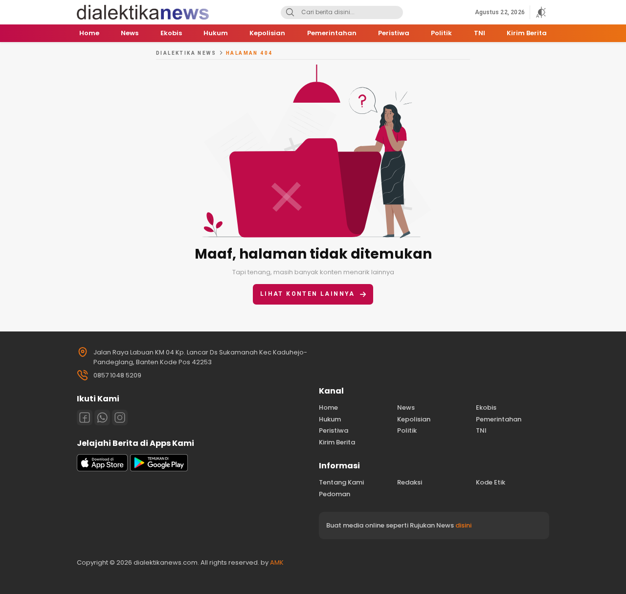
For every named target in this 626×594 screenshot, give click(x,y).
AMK (277, 562)
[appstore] (102, 469)
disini (463, 525)
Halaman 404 (249, 53)
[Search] (290, 12)
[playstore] (159, 469)
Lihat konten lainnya (307, 293)
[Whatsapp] (102, 417)
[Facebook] (84, 417)
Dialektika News (186, 53)
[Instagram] (120, 417)
